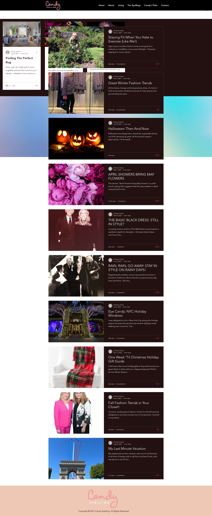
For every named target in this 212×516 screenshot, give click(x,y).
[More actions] (37, 52)
